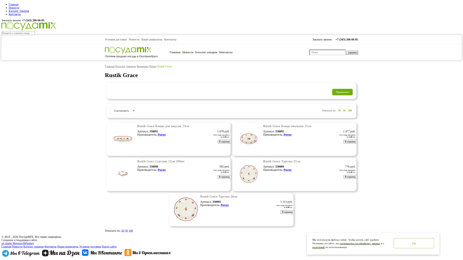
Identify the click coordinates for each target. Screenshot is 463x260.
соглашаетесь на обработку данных (360, 243)
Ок (414, 243)
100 (350, 110)
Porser (152, 66)
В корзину (224, 141)
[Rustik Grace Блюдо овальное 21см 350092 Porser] (248, 154)
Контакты (15, 14)
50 (344, 110)
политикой (318, 247)
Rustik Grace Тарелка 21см (281, 161)
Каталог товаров (19, 10)
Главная (13, 4)
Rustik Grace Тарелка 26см (218, 196)
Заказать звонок (11, 20)
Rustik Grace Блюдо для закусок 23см (163, 126)
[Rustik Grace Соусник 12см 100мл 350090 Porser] (123, 189)
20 (339, 110)
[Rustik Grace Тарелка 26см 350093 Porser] (185, 224)
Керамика (142, 66)
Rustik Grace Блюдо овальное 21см (287, 126)
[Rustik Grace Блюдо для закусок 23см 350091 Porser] (123, 154)
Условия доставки (116, 39)
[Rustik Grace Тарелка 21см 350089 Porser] (248, 189)
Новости (14, 7)
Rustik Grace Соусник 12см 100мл (160, 161)
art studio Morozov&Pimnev (17, 243)
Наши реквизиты (151, 39)
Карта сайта (109, 246)
